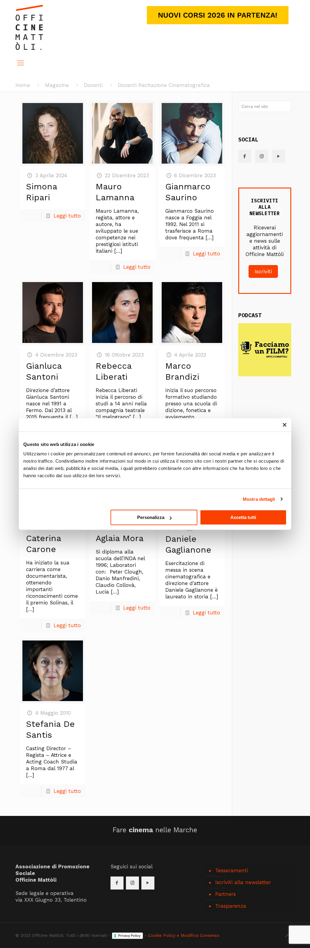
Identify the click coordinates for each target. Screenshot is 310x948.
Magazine (57, 85)
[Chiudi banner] (284, 425)
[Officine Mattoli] (29, 27)
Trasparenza (230, 906)
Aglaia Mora (119, 538)
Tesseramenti (231, 870)
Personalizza (150, 517)
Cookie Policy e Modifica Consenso (183, 935)
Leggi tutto (67, 216)
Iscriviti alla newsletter (243, 882)
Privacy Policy (129, 935)
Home (22, 85)
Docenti (93, 85)
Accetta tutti (243, 517)
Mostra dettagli (259, 499)
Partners (225, 894)
